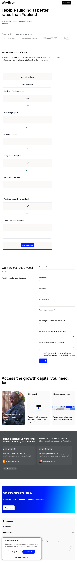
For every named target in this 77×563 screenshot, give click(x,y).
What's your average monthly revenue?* (52, 331)
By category (8, 521)
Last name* (43, 278)
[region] (22, 548)
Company (7, 527)
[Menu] (73, 2)
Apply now (9, 508)
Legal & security (43, 541)
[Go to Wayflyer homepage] (8, 2)
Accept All (28, 552)
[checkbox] (40, 354)
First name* (43, 267)
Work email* (43, 288)
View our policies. (30, 547)
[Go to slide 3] (7, 468)
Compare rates (27, 245)
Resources (7, 532)
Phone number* (44, 299)
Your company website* (47, 310)
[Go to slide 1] (4, 468)
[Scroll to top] (71, 548)
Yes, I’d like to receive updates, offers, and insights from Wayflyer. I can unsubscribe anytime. (59, 354)
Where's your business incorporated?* (52, 321)
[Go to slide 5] (10, 468)
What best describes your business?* (51, 342)
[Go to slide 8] (15, 468)
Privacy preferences (21, 557)
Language (59, 541)
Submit (43, 361)
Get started (66, 2)
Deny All (14, 552)
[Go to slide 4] (9, 468)
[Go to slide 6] (12, 468)
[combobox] (57, 325)
